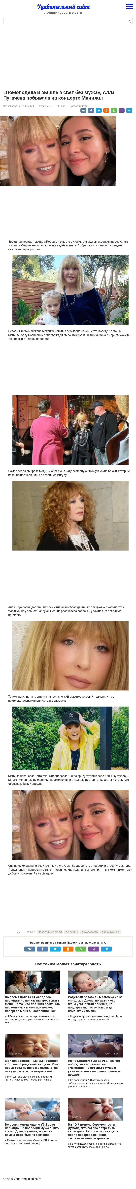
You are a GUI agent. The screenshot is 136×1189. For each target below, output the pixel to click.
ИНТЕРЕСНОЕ (58, 106)
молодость (91, 932)
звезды (73, 932)
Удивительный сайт (63, 6)
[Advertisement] (68, 56)
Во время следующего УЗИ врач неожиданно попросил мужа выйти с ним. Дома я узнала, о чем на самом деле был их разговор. (32, 1130)
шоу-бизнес (111, 932)
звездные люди (51, 932)
